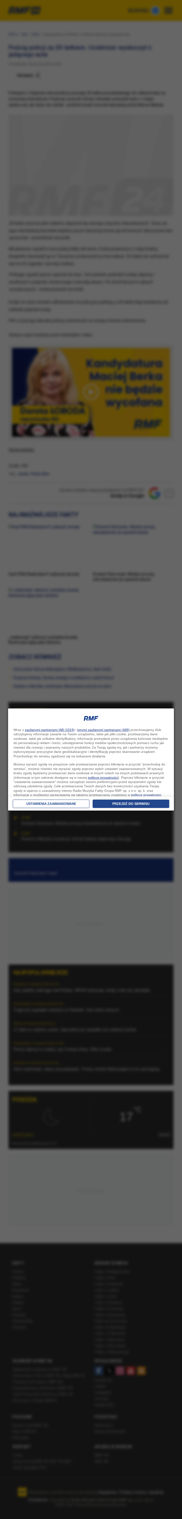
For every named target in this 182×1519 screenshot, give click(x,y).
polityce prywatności (103, 777)
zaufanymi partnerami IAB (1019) (50, 730)
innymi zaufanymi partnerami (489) (103, 730)
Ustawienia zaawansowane (51, 804)
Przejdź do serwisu (131, 804)
